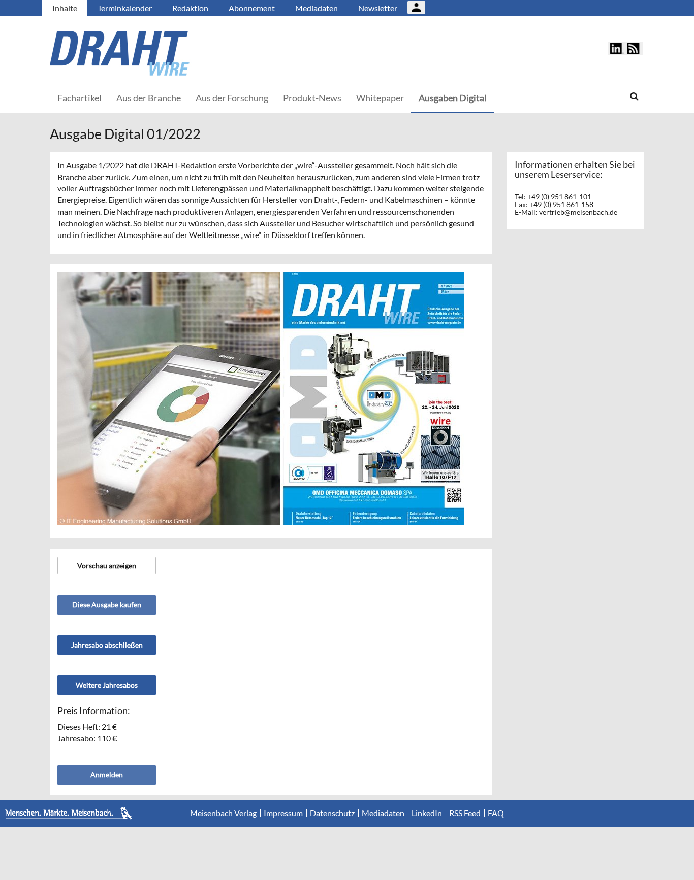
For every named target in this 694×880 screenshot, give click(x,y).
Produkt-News (312, 98)
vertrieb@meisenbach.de (578, 212)
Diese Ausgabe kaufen (106, 604)
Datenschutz (332, 813)
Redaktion (190, 8)
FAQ (496, 813)
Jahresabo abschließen (107, 644)
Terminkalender (125, 8)
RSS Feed (465, 813)
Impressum (283, 813)
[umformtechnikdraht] (177, 53)
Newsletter (377, 8)
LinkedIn (427, 813)
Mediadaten (316, 8)
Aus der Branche (148, 98)
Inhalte (64, 8)
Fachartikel (79, 98)
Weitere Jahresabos (107, 685)
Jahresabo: (87, 738)
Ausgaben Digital (453, 98)
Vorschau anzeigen (106, 565)
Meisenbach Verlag (223, 813)
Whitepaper (380, 98)
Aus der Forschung (232, 98)
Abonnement (252, 8)
